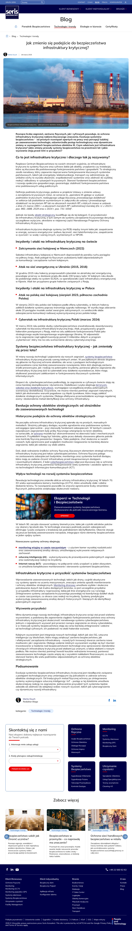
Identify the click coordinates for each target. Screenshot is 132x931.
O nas (90, 2)
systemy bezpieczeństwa (98, 356)
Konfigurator (116, 2)
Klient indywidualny (97, 9)
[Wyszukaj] (42, 2)
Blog (97, 2)
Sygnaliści (47, 919)
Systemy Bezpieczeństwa (81, 768)
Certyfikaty (112, 26)
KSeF (83, 919)
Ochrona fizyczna (76, 730)
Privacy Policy (106, 923)
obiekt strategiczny (45, 214)
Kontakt (81, 2)
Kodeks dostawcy (60, 919)
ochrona (38, 433)
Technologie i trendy (65, 26)
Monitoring (109, 729)
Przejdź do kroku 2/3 (20, 769)
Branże (120, 9)
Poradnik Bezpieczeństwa (36, 26)
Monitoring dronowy (65, 585)
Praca (104, 2)
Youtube (17, 869)
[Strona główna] (7, 36)
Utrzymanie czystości (110, 768)
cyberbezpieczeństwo (62, 461)
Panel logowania (126, 2)
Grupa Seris (11, 2)
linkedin (114, 700)
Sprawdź (64, 516)
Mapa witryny (99, 919)
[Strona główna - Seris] (12, 12)
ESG (89, 919)
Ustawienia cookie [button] (32, 919)
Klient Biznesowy (69, 9)
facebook (109, 700)
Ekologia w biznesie (90, 26)
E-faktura (74, 919)
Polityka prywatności (13, 919)
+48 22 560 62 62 (118, 869)
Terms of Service (16, 925)
